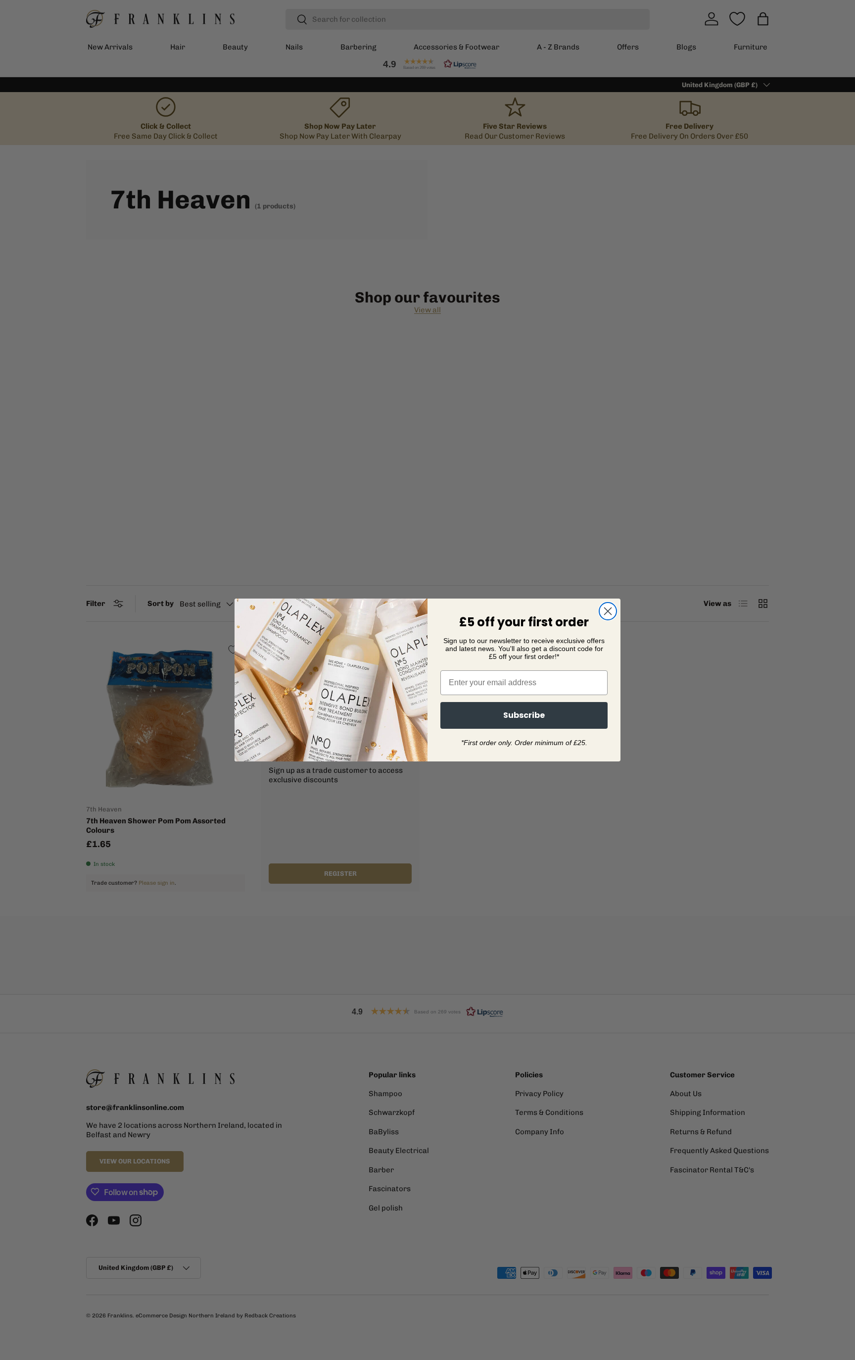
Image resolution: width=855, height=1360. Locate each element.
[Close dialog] (608, 611)
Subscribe (524, 715)
